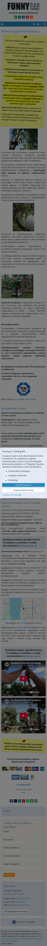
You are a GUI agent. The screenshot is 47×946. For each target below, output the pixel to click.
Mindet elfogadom (23, 485)
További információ (10, 495)
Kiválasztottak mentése (24, 490)
